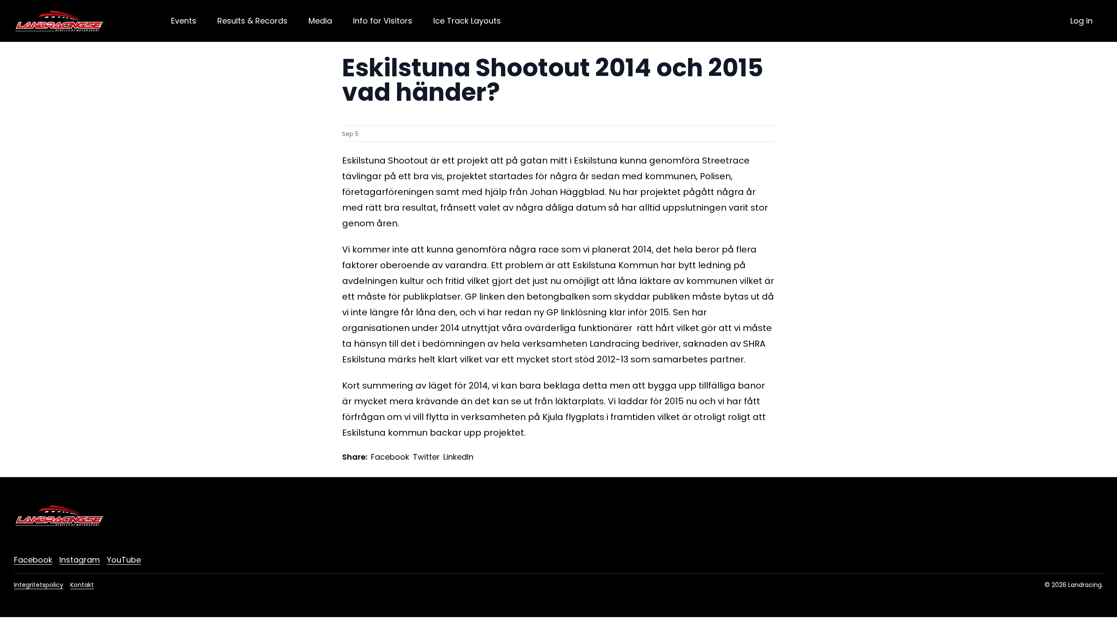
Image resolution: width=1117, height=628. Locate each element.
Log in (1081, 20)
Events (183, 20)
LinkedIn (458, 456)
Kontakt (82, 584)
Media (320, 20)
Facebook (390, 456)
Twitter (426, 456)
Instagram (79, 559)
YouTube (124, 559)
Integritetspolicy (38, 584)
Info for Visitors (382, 20)
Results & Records (252, 20)
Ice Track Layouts (467, 20)
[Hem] (59, 20)
